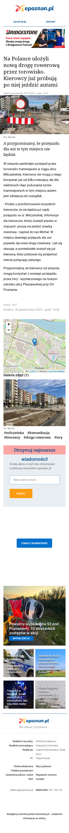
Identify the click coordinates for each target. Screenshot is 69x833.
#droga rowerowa (37, 437)
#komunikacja (38, 433)
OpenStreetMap (56, 371)
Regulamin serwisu (46, 774)
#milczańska (14, 433)
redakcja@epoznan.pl (21, 789)
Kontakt (51, 21)
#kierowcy (12, 437)
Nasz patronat (43, 766)
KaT (14, 305)
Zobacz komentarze (34, 543)
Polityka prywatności (22, 770)
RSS (31, 778)
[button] (34, 342)
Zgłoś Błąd (19, 21)
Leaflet (32, 371)
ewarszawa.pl (41, 813)
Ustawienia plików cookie (19, 774)
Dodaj (21, 493)
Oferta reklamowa (23, 766)
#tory (58, 437)
